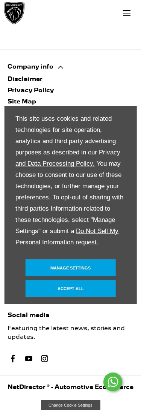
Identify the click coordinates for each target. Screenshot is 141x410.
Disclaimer (25, 78)
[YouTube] (28, 358)
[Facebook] (13, 358)
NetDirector (27, 387)
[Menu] (126, 13)
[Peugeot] (14, 13)
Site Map (22, 101)
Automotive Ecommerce (94, 387)
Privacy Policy (31, 90)
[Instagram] (44, 358)
